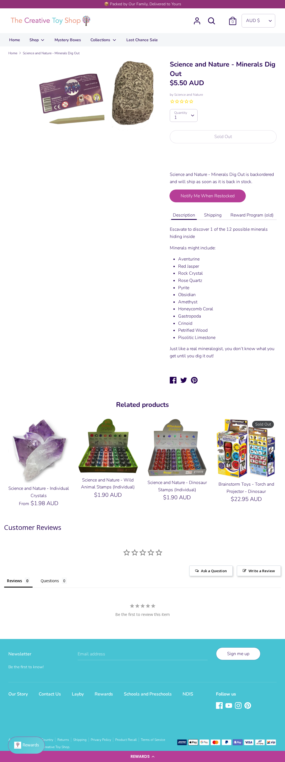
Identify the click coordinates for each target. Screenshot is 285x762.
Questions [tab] (50, 580)
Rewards (104, 694)
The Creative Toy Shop (52, 747)
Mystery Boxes (68, 40)
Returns (63, 740)
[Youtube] (229, 706)
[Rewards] (26, 745)
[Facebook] (220, 706)
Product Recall (126, 740)
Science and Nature (188, 94)
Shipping (213, 215)
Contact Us (50, 694)
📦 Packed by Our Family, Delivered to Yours (142, 4)
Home (14, 40)
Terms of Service (153, 740)
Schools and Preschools (148, 694)
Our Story (18, 694)
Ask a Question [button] (214, 570)
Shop (35, 40)
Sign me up (238, 654)
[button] (142, 756)
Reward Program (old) (252, 215)
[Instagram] (239, 706)
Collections (100, 40)
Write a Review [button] (262, 570)
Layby (78, 694)
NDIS (188, 694)
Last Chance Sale (142, 40)
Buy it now (223, 161)
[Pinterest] (248, 706)
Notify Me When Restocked (208, 196)
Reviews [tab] (14, 580)
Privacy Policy (101, 740)
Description (184, 215)
